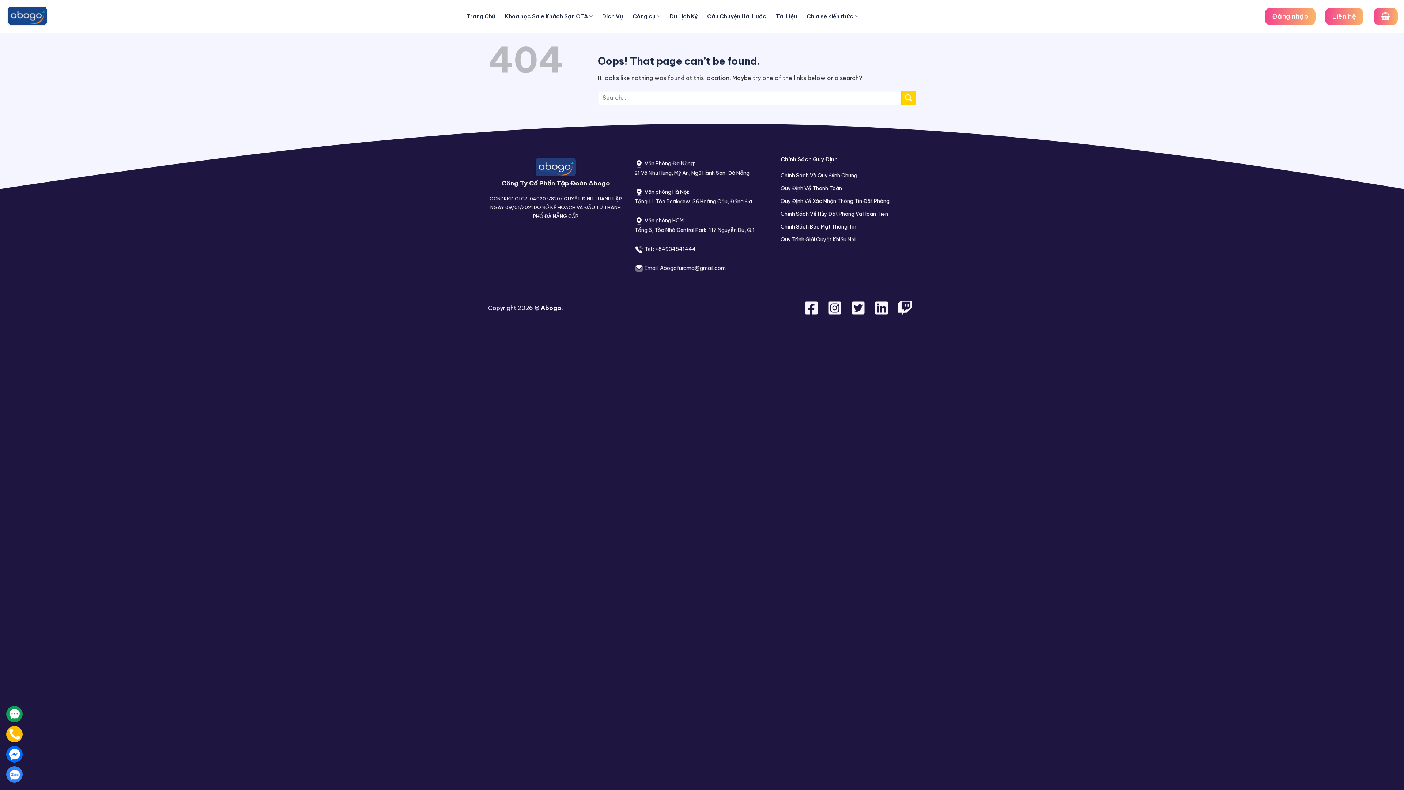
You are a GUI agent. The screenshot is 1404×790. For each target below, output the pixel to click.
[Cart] (1386, 16)
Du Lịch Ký (684, 16)
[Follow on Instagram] (835, 312)
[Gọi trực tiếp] (14, 734)
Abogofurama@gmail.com (693, 268)
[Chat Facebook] (14, 754)
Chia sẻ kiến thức (830, 16)
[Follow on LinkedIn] (881, 312)
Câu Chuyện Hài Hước (736, 16)
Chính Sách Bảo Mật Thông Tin (818, 226)
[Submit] (908, 98)
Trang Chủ (481, 16)
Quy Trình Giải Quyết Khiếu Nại (818, 239)
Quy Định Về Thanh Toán (811, 188)
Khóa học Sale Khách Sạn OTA (546, 16)
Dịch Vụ (612, 16)
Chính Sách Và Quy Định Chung (819, 175)
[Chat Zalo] (14, 774)
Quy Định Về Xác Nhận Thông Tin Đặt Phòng (835, 201)
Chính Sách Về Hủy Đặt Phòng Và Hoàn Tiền (834, 214)
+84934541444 (675, 249)
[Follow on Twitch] (905, 312)
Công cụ (644, 16)
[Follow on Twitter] (859, 312)
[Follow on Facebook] (812, 312)
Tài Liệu (786, 16)
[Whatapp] (14, 714)
